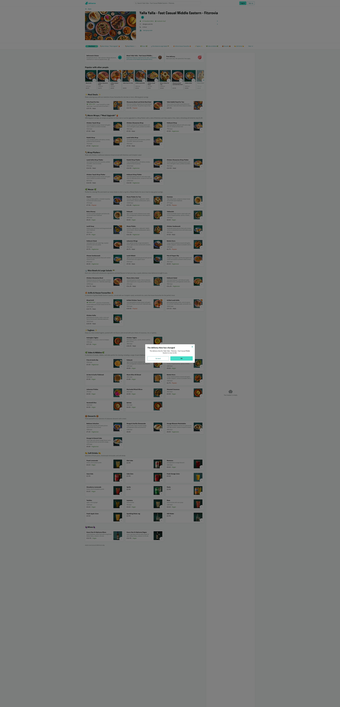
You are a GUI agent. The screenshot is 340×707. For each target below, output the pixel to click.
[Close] (192, 347)
